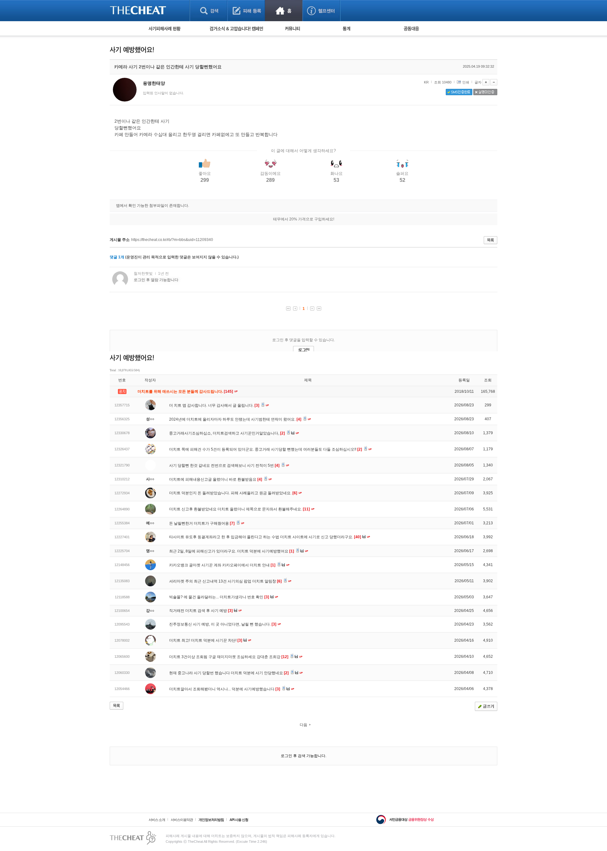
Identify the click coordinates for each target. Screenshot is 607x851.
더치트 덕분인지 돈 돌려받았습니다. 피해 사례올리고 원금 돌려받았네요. (233, 493)
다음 (303, 725)
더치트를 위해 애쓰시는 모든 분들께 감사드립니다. (186, 391)
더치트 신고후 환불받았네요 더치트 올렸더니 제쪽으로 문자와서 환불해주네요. (239, 509)
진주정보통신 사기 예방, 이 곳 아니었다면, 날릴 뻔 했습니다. (222, 624)
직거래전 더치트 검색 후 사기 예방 (201, 610)
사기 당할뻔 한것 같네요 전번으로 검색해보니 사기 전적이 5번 (224, 465)
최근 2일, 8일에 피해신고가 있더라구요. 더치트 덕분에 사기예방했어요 (231, 551)
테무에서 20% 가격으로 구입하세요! (303, 219)
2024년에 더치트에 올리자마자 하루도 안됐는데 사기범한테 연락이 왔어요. (235, 419)
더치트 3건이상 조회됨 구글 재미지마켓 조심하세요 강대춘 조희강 (228, 657)
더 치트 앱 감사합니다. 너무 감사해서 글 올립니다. (214, 405)
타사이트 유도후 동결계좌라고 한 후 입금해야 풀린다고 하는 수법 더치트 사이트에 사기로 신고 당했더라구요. (265, 537)
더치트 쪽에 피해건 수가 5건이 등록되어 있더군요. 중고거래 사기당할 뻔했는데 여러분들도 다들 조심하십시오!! (265, 449)
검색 (208, 10)
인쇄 (465, 82)
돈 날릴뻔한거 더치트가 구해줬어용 (202, 523)
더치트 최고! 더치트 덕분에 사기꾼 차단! (205, 640)
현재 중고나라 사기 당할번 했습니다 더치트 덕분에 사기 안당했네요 (229, 673)
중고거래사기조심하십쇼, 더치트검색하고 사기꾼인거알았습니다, (227, 433)
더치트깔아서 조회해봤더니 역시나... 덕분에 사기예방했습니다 (224, 689)
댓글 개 (117, 257)
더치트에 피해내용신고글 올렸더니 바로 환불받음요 (215, 479)
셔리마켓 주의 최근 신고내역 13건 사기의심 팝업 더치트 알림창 (225, 581)
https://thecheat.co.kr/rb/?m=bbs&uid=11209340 (172, 239)
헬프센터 (321, 10)
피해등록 (246, 10)
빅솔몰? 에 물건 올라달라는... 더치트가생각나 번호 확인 (219, 597)
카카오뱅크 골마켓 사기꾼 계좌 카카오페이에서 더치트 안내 (222, 565)
